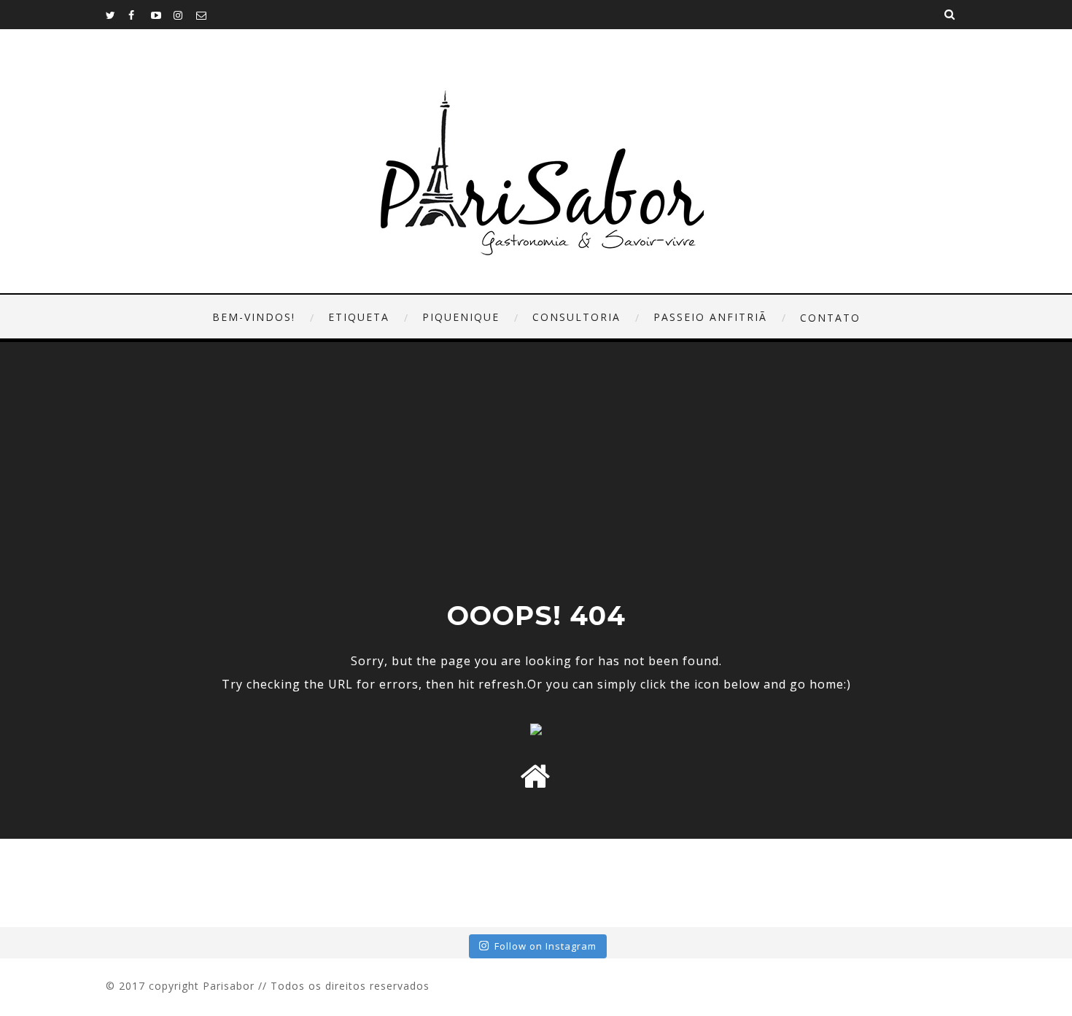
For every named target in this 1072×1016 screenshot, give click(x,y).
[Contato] (207, 14)
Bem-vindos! (253, 317)
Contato (830, 318)
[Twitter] (117, 14)
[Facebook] (139, 14)
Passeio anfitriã (710, 317)
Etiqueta (358, 317)
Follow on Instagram (545, 946)
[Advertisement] (536, 490)
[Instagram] (184, 14)
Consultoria (576, 317)
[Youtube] (162, 14)
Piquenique (461, 317)
